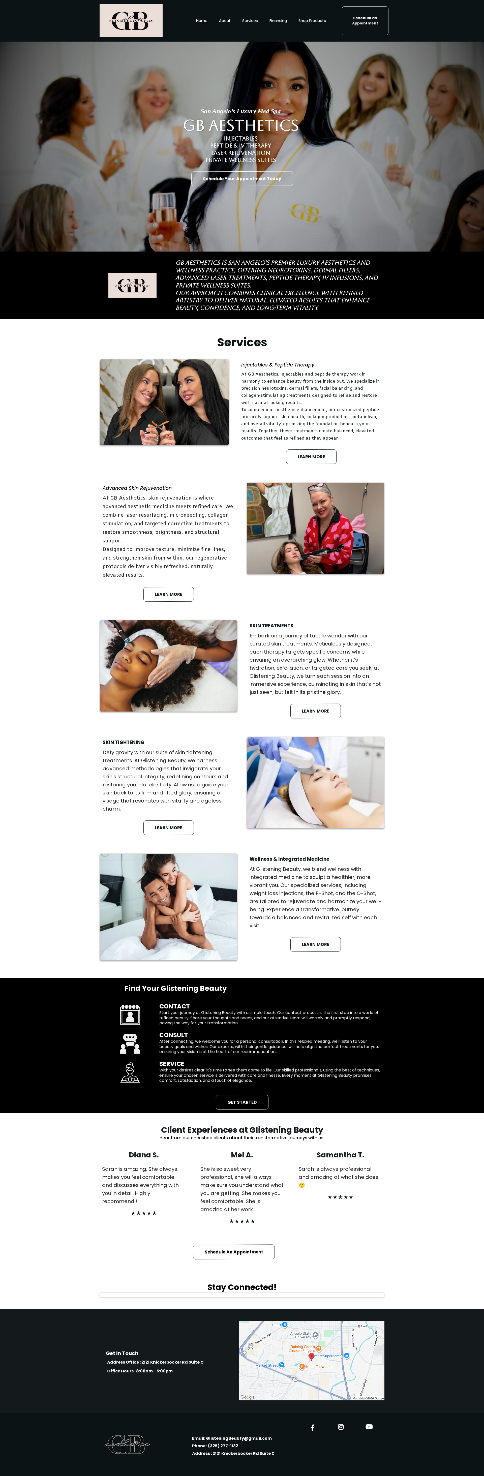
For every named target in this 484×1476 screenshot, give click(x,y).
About (225, 20)
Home (201, 20)
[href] (311, 1360)
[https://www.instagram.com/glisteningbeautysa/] (342, 1427)
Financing (278, 20)
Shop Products (312, 20)
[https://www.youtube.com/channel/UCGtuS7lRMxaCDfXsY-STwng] (370, 1427)
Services (250, 20)
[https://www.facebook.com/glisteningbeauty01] (314, 1428)
